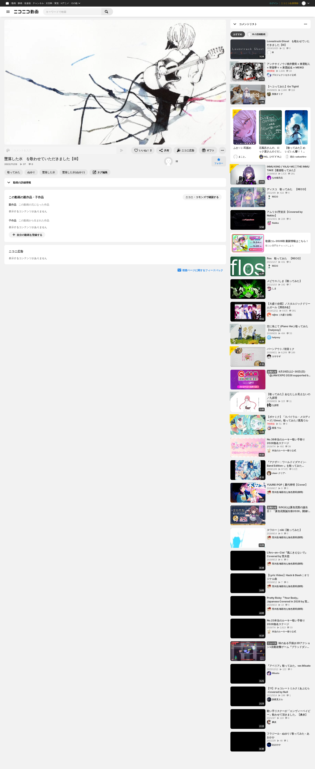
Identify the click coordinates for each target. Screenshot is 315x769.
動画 (13, 3)
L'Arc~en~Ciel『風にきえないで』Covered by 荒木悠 (287, 554)
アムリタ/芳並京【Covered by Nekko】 (285, 213)
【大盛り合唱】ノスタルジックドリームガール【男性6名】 (288, 305)
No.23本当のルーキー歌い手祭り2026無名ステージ (286, 622)
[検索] (107, 11)
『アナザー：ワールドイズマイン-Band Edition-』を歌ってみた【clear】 (286, 463)
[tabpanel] (270, 395)
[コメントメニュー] (305, 24)
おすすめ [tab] (237, 34)
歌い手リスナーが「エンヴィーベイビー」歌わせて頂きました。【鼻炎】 (288, 712)
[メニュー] (222, 150)
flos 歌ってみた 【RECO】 (284, 258)
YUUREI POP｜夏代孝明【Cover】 (287, 484)
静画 (20, 3)
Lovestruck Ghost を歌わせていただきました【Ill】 (288, 43)
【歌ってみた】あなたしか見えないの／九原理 (288, 396)
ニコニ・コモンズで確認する (202, 197)
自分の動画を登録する (29, 234)
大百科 (49, 3)
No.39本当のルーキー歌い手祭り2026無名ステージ (286, 441)
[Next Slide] (219, 269)
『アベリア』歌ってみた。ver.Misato (289, 665)
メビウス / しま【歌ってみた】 (284, 280)
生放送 (27, 3)
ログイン (273, 3)
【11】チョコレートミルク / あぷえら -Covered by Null (288, 690)
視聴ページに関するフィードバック (202, 303)
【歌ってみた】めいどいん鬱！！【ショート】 (295, 149)
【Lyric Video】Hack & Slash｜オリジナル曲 (288, 577)
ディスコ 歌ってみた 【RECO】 (287, 189)
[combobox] (72, 11)
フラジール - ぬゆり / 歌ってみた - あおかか (288, 735)
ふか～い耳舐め (242, 147)
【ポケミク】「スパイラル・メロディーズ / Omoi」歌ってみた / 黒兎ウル (288, 418)
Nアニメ (65, 3)
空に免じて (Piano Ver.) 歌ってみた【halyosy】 (287, 328)
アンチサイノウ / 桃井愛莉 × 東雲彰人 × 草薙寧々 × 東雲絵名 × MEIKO (288, 65)
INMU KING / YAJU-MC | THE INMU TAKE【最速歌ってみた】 (288, 168)
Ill (177, 161)
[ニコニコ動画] (26, 12)
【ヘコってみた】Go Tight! (283, 86)
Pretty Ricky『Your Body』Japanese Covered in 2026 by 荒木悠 (288, 599)
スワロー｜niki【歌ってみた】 (284, 529)
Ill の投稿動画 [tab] (258, 34)
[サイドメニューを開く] (8, 11)
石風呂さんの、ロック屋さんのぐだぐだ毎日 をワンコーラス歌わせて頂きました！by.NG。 (269, 149)
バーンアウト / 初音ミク (280, 348)
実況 (56, 3)
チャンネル (38, 3)
